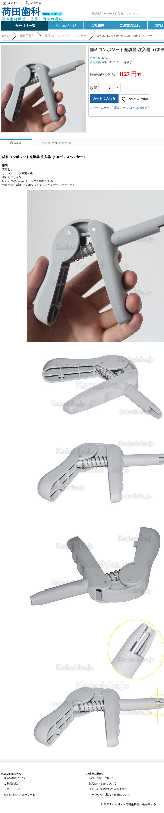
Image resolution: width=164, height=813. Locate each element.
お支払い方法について (102, 783)
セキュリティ (12, 789)
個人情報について (15, 777)
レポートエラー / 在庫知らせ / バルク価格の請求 (119, 107)
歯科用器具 (27, 35)
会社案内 (98, 25)
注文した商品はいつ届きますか (108, 789)
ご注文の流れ (130, 25)
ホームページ (66, 25)
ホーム (5, 35)
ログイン (13, 2)
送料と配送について (101, 777)
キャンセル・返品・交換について (109, 794)
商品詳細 (15, 142)
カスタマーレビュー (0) (56, 142)
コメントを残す (122, 62)
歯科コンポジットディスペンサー (65, 35)
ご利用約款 (11, 783)
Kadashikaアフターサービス (21, 794)
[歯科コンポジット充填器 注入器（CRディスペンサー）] (43, 89)
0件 (104, 62)
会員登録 (35, 2)
